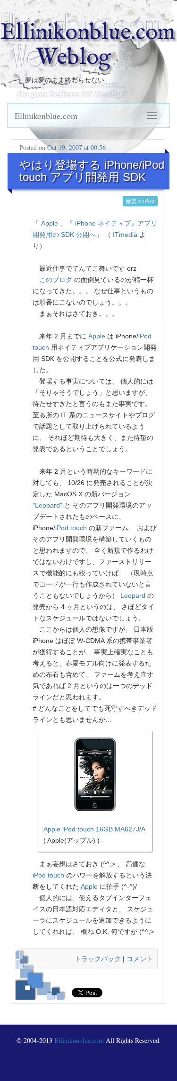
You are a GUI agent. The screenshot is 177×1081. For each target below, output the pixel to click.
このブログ (55, 279)
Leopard (132, 595)
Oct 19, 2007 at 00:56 (76, 147)
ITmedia (125, 234)
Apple (96, 336)
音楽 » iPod (140, 201)
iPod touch (71, 528)
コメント (139, 959)
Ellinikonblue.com (46, 115)
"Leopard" (47, 505)
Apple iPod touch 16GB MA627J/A (94, 829)
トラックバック (98, 959)
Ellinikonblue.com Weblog (87, 45)
